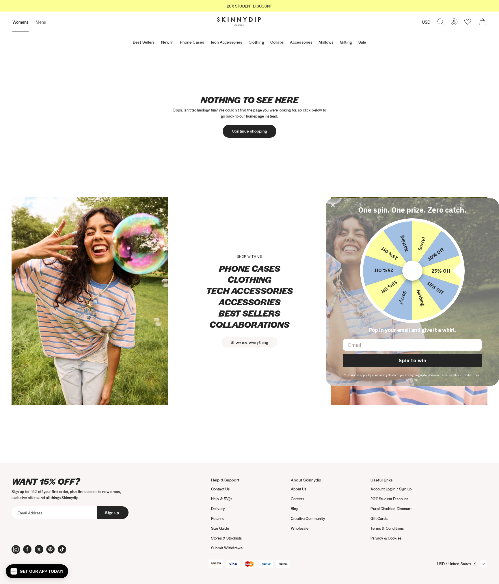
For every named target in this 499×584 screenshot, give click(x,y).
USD (426, 22)
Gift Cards (378, 518)
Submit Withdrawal (227, 547)
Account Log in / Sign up (391, 489)
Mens (41, 22)
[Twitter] (39, 549)
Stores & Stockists (226, 538)
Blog (294, 508)
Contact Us (220, 489)
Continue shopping (249, 131)
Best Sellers (144, 42)
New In (167, 42)
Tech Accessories (226, 42)
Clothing (256, 42)
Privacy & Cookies (385, 538)
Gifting (346, 42)
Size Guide (220, 528)
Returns (217, 518)
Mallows (326, 42)
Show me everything (250, 342)
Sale (362, 42)
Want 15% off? (46, 481)
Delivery (218, 508)
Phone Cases (192, 42)
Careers (297, 498)
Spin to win (412, 360)
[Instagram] (16, 549)
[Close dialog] (332, 205)
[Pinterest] (50, 549)
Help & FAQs (221, 498)
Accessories (301, 42)
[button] (37, 571)
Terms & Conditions (387, 528)
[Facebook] (27, 549)
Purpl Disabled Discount (390, 508)
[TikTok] (62, 549)
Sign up (112, 512)
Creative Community (308, 518)
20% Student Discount (389, 498)
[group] (249, 6)
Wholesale (299, 528)
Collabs (277, 42)
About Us (298, 489)
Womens (20, 22)
